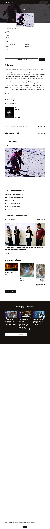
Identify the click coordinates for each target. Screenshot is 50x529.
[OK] (25, 526)
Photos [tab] (8, 145)
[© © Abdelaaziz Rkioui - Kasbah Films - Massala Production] (25, 162)
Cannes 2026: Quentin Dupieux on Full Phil (38, 321)
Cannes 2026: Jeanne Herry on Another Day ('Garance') (24, 322)
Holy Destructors (41, 284)
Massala (7, 37)
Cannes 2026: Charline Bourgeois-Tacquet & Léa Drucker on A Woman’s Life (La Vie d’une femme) (10, 324)
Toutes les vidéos (21, 334)
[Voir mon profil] (46, 2)
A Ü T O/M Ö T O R (10, 273)
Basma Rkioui (8, 33)
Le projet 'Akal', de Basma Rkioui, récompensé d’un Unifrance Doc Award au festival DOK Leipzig (24, 248)
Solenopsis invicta (26, 279)
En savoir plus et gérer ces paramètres (13, 523)
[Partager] (40, 59)
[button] (42, 151)
